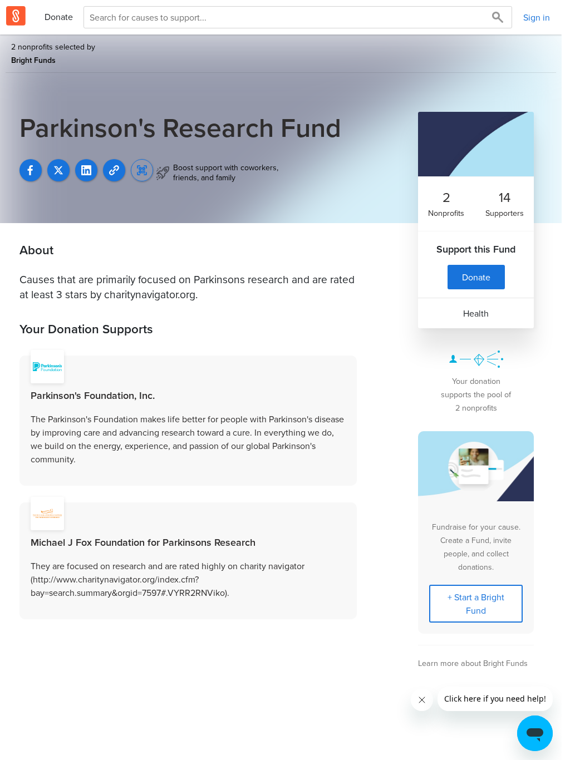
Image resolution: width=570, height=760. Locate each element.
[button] (114, 170)
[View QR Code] (142, 170)
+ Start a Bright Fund (476, 603)
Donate (59, 17)
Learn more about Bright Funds (473, 663)
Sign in (536, 17)
